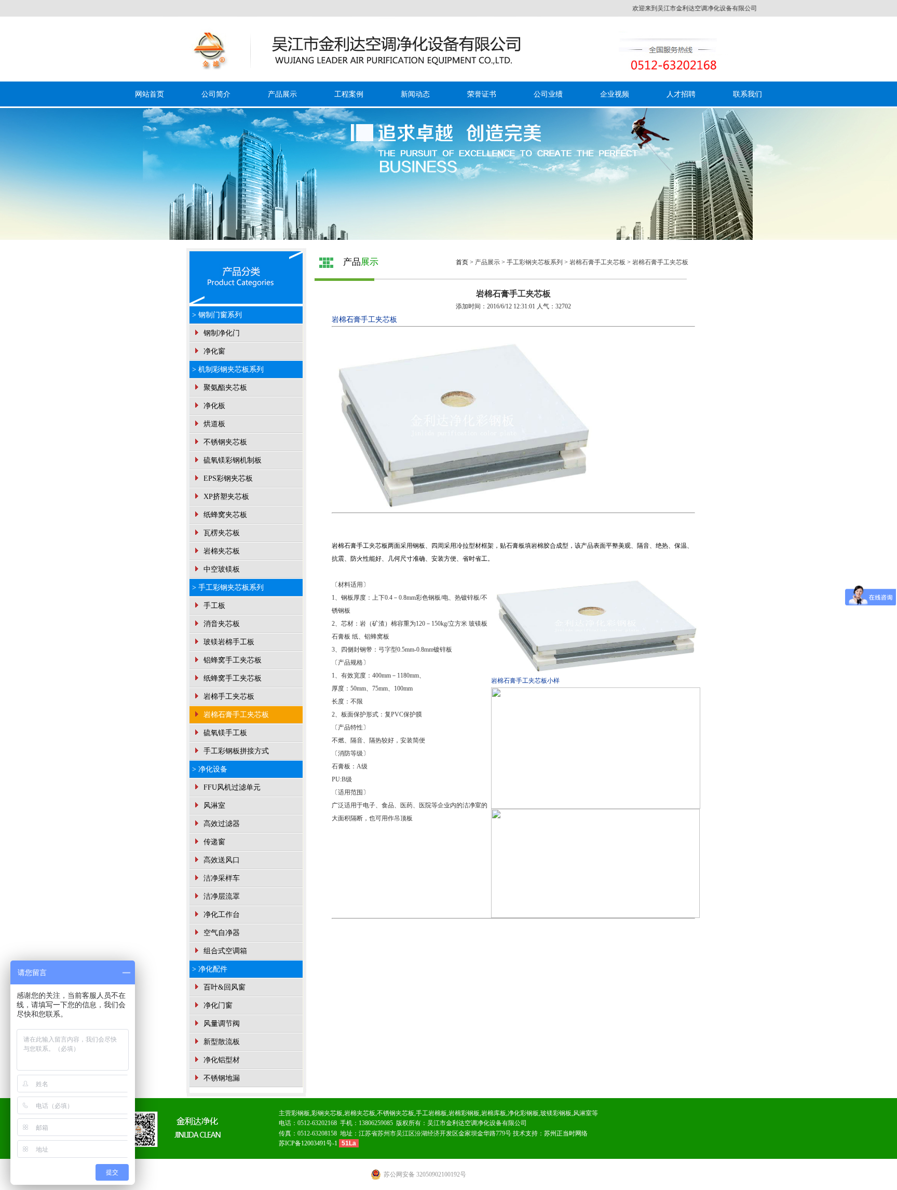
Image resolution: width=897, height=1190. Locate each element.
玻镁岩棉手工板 (227, 642)
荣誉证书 (481, 94)
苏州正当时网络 (566, 1133)
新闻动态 (415, 94)
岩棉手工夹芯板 (227, 696)
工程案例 (348, 94)
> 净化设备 (209, 769)
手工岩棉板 (431, 1113)
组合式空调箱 (224, 951)
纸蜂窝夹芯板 (224, 515)
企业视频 (614, 94)
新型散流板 (220, 1042)
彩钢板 (300, 1113)
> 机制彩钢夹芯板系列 (228, 369)
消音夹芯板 (220, 624)
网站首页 (149, 94)
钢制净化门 (220, 333)
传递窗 (213, 842)
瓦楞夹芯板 (220, 533)
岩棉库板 (493, 1113)
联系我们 (747, 94)
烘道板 (213, 424)
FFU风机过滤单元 (231, 787)
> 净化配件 (209, 969)
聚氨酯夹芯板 (224, 387)
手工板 (213, 606)
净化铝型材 (220, 1060)
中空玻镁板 (220, 569)
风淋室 (213, 805)
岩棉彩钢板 (464, 1113)
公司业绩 (548, 94)
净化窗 (213, 351)
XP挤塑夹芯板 (225, 497)
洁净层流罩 (220, 896)
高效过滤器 (220, 824)
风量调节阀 (220, 1023)
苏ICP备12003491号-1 (309, 1143)
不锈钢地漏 (220, 1078)
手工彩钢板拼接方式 (235, 751)
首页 (462, 262)
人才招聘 (681, 94)
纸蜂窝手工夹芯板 (231, 678)
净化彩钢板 (523, 1113)
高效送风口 (220, 860)
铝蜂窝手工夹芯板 (231, 660)
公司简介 (215, 94)
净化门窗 (217, 1005)
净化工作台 (220, 914)
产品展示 (282, 94)
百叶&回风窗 (223, 987)
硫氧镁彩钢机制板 (231, 460)
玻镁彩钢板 (556, 1113)
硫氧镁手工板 (224, 733)
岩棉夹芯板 (220, 551)
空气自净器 (220, 933)
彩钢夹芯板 (327, 1113)
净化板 (213, 406)
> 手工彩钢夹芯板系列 (228, 587)
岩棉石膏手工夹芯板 (235, 715)
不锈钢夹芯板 (224, 442)
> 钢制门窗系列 (217, 315)
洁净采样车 (220, 878)
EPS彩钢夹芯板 (227, 478)
